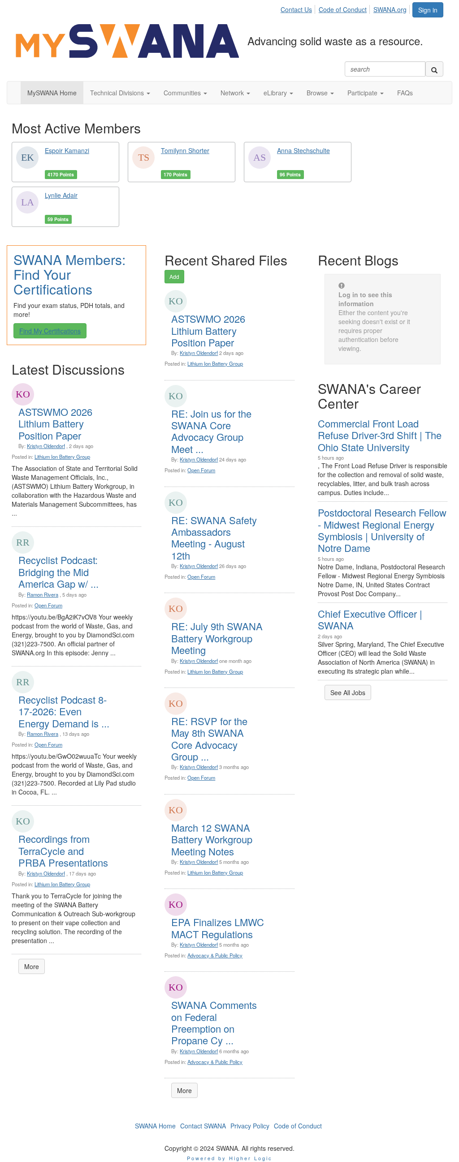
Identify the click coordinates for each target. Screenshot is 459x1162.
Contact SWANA (203, 1125)
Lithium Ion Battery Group (62, 456)
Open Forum (48, 605)
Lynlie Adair (61, 195)
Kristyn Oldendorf (46, 445)
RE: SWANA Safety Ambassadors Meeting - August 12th (214, 537)
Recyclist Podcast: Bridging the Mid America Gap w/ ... (58, 571)
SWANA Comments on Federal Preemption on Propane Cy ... (214, 1022)
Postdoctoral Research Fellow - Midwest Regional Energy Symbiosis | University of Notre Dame (382, 530)
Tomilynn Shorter (185, 150)
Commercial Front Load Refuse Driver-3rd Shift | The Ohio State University (380, 435)
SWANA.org (390, 9)
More (31, 966)
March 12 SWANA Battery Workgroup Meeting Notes (211, 839)
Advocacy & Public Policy (214, 955)
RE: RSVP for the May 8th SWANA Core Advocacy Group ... (209, 738)
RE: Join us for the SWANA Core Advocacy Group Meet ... (211, 431)
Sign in (427, 9)
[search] (434, 69)
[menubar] (346, 8)
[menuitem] (299, 8)
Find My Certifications (50, 330)
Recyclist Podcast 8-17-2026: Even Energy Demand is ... (63, 711)
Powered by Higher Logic (230, 1158)
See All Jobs (347, 692)
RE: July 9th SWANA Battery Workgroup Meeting (217, 638)
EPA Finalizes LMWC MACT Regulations (217, 927)
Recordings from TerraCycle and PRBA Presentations (63, 850)
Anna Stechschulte (303, 150)
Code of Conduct (343, 9)
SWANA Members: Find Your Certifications (69, 274)
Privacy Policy (249, 1125)
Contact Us (296, 9)
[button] (120, 92)
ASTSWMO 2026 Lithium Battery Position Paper (55, 423)
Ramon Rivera (42, 594)
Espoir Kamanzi (67, 150)
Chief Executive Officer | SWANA (370, 619)
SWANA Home (155, 1125)
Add (174, 276)
